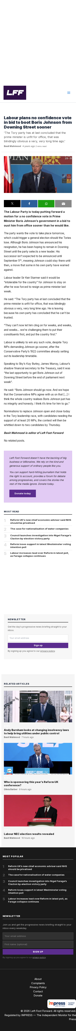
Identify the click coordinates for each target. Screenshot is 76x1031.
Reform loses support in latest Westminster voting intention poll (40, 546)
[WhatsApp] (46, 203)
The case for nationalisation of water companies (39, 528)
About (38, 979)
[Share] (29, 203)
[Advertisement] (38, 41)
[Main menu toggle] (68, 92)
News (7, 112)
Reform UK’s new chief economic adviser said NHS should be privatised (40, 521)
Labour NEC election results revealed (29, 834)
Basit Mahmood (12, 146)
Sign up (38, 645)
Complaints (38, 983)
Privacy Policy (38, 987)
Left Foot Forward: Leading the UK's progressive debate (15, 93)
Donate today (22, 493)
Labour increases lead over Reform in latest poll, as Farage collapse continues (39, 554)
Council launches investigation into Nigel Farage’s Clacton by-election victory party (40, 537)
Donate (38, 995)
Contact (38, 991)
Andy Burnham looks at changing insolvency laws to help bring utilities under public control (36, 731)
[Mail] (63, 203)
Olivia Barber (10, 789)
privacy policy (47, 651)
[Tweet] (12, 203)
